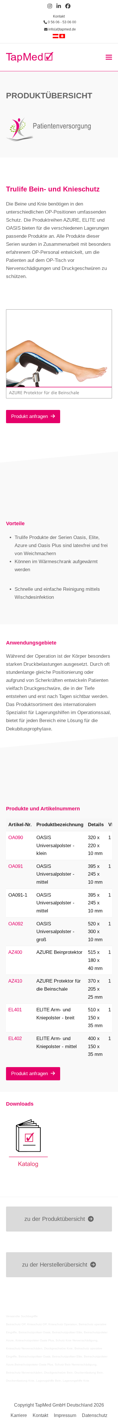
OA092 (15, 924)
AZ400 (15, 952)
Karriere (19, 1415)
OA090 (15, 837)
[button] (109, 57)
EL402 (15, 1038)
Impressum (65, 1415)
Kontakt (59, 16)
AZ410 (15, 981)
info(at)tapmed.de (62, 29)
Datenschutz (94, 1415)
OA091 (15, 866)
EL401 (15, 1009)
